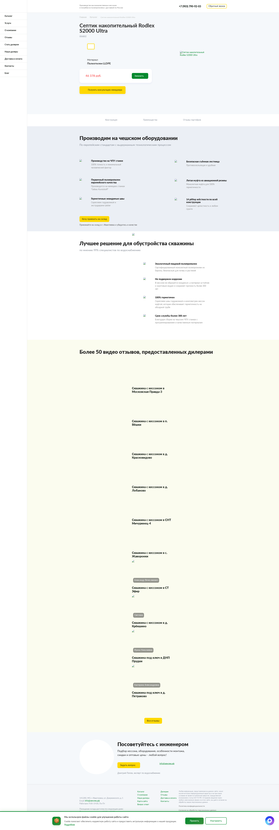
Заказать (139, 76)
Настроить (216, 821)
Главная (83, 17)
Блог (7, 73)
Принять (194, 821)
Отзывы (8, 38)
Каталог (8, 16)
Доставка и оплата (13, 59)
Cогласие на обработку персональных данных (197, 810)
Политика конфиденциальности (192, 806)
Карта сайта (142, 801)
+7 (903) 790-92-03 (190, 6)
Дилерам (164, 792)
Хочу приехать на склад (94, 219)
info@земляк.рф (167, 764)
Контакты (9, 66)
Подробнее (69, 825)
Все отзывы (153, 721)
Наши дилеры (11, 52)
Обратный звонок (216, 6)
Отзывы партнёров (192, 120)
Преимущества (150, 120)
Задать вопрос (128, 765)
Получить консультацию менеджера (105, 90)
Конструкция (111, 120)
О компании (10, 30)
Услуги (8, 23)
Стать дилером (12, 45)
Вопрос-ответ (143, 805)
